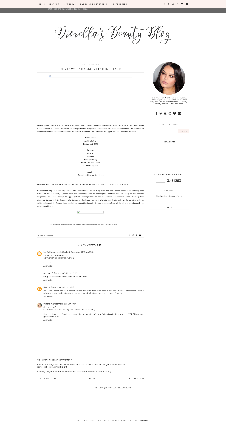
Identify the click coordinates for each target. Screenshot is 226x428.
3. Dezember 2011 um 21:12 (64, 273)
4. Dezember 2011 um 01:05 (61, 287)
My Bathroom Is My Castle (55, 252)
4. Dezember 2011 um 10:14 (63, 304)
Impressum (70, 4)
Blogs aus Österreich (94, 4)
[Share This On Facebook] (130, 235)
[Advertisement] (169, 232)
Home (41, 4)
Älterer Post (136, 378)
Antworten (48, 266)
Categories (120, 4)
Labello (49, 235)
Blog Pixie (123, 420)
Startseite (92, 378)
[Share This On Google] (140, 235)
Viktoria (46, 304)
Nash (45, 287)
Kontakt (54, 4)
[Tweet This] (133, 235)
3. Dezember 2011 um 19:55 (81, 252)
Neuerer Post (48, 378)
